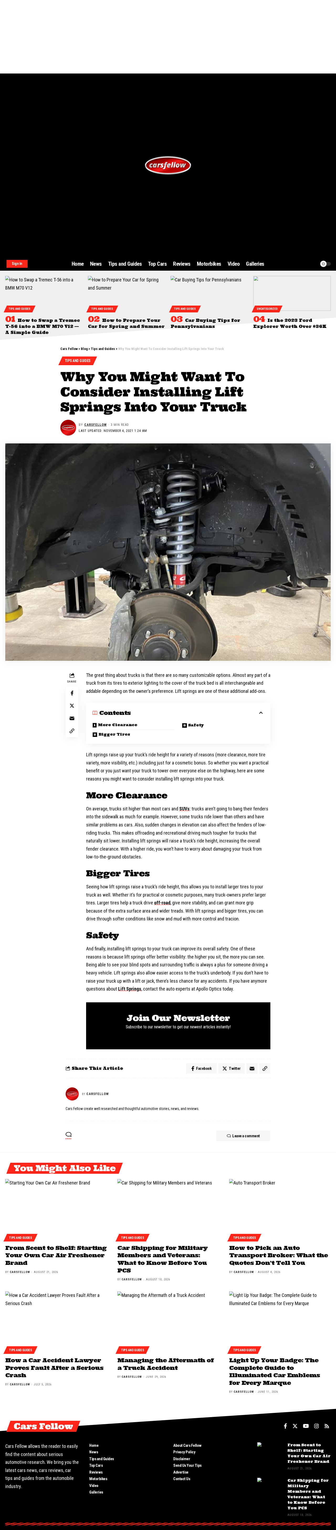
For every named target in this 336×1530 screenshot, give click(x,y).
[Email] (72, 718)
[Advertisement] (157, 37)
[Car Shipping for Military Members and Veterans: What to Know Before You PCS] (168, 1209)
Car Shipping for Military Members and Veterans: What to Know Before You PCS (162, 1259)
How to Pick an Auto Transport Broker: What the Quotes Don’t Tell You (278, 1255)
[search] (303, 263)
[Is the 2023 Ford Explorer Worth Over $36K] (292, 293)
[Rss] (327, 1426)
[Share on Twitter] (72, 705)
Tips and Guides (19, 309)
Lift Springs (129, 989)
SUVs (184, 808)
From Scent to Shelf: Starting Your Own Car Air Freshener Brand (56, 1255)
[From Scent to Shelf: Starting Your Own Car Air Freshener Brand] (56, 1209)
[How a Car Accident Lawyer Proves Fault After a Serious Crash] (56, 1321)
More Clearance (117, 724)
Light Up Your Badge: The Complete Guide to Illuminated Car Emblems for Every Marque (274, 1371)
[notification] (312, 263)
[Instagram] (316, 1426)
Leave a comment (246, 1136)
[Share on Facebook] (72, 693)
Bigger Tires (114, 734)
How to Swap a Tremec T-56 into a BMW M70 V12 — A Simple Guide (42, 326)
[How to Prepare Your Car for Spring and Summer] (126, 293)
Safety (196, 725)
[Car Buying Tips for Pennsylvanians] (209, 293)
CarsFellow (95, 425)
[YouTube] (306, 1426)
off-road (162, 902)
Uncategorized (267, 309)
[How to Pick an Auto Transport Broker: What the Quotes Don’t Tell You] (280, 1209)
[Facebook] (285, 1426)
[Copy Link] (72, 731)
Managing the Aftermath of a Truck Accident (165, 1363)
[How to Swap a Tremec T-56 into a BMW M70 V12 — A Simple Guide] (44, 293)
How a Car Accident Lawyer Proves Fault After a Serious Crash (54, 1367)
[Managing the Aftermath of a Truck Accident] (168, 1321)
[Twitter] (295, 1426)
